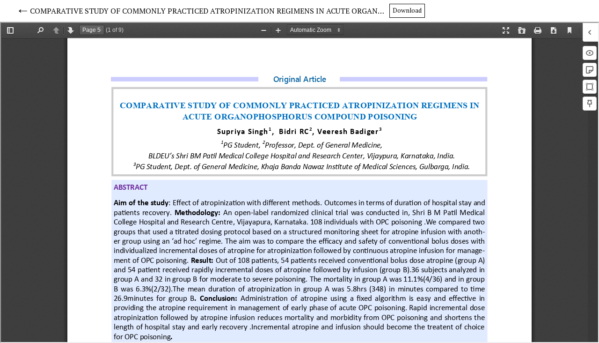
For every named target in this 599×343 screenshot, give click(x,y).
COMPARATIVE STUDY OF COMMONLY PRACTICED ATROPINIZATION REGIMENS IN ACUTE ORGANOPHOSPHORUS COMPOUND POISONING (209, 11)
